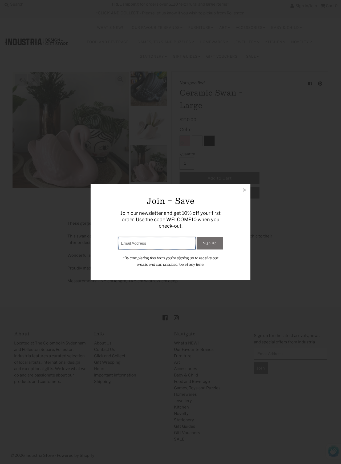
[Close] (244, 190)
